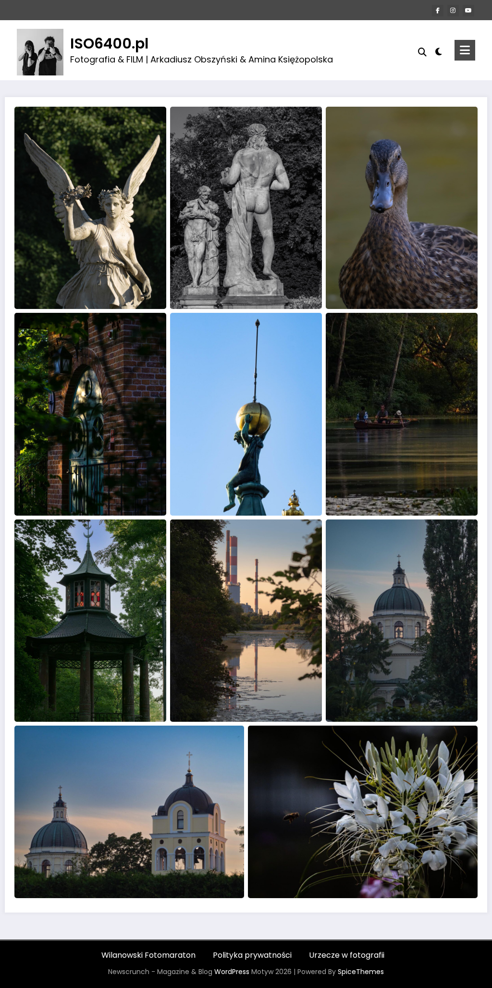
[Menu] (465, 50)
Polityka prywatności (252, 955)
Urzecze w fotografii (346, 955)
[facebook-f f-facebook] (437, 10)
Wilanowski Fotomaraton (148, 955)
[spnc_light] (438, 50)
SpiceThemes (361, 971)
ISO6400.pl (109, 43)
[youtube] (468, 10)
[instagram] (453, 10)
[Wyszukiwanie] (422, 52)
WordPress (231, 971)
